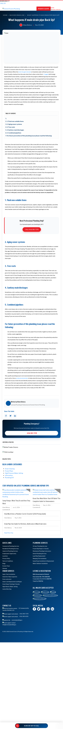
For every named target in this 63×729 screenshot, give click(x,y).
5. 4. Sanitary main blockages (14, 130)
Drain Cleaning (10, 469)
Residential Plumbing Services (10, 548)
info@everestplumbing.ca (9, 624)
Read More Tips (8, 533)
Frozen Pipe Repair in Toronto (41, 548)
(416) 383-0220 (23, 616)
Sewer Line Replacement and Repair (12, 581)
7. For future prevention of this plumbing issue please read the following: (28, 136)
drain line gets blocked (24, 72)
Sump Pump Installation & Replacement (43, 561)
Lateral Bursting (6, 589)
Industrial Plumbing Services (10, 551)
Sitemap (4, 568)
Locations (5, 556)
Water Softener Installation (40, 563)
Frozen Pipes (9, 471)
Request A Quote (43, 8)
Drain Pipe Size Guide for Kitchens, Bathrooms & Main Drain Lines (25, 524)
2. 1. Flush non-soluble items (14, 121)
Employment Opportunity (9, 553)
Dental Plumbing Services (40, 553)
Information (9, 475)
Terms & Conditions (7, 561)
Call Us (3, 3)
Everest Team (6, 566)
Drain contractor (6, 579)
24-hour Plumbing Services (40, 546)
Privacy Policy (6, 558)
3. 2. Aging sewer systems (13, 124)
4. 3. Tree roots (10, 127)
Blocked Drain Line (17, 15)
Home (5, 15)
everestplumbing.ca (16, 620)
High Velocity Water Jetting (9, 586)
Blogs (3, 563)
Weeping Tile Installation (39, 558)
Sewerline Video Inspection (9, 576)
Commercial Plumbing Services (10, 546)
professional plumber (22, 378)
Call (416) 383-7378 (31, 229)
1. (6, 118)
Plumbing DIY (9, 477)
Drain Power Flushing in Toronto (11, 584)
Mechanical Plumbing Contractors (42, 551)
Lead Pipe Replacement (39, 556)
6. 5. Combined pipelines (13, 133)
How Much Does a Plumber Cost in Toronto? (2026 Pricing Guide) (25, 514)
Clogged (46, 74)
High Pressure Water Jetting (14, 473)
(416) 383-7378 (32, 433)
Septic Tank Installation (8, 574)
